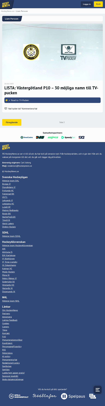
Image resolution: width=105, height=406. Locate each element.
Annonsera (7, 316)
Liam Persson (22, 11)
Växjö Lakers (8, 223)
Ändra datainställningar (13, 379)
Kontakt (6, 333)
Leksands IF (7, 200)
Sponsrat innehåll (10, 376)
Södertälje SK (8, 281)
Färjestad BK (8, 193)
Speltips (6, 369)
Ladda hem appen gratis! (13, 372)
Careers (5, 326)
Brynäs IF (6, 184)
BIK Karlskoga (8, 255)
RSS (4, 349)
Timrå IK (6, 220)
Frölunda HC (8, 190)
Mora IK (6, 275)
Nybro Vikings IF (9, 278)
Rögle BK (6, 213)
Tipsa (4, 330)
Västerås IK (7, 288)
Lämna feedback (9, 320)
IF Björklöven (8, 258)
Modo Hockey (8, 271)
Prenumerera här (9, 359)
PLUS (98, 4)
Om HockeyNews (10, 310)
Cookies (5, 323)
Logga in (87, 4)
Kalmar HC (7, 268)
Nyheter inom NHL (10, 300)
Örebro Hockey (9, 226)
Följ (4, 336)
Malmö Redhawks (10, 210)
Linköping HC (8, 203)
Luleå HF (6, 207)
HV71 (4, 197)
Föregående (12, 122)
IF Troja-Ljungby (9, 262)
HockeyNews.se (7, 11)
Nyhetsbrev (7, 353)
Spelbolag (6, 366)
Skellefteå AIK (9, 216)
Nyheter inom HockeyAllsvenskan (17, 245)
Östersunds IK (8, 291)
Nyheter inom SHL (10, 180)
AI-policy (6, 356)
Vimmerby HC (8, 285)
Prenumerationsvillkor (12, 339)
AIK (3, 248)
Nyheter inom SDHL (11, 236)
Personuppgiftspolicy (11, 346)
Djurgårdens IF (9, 187)
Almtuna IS (7, 252)
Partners (6, 313)
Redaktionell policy (11, 363)
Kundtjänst (7, 343)
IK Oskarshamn (9, 265)
